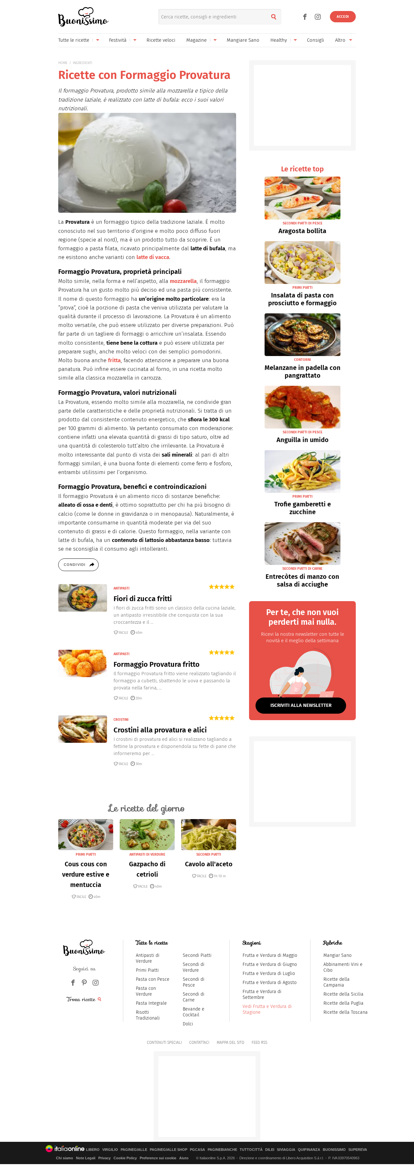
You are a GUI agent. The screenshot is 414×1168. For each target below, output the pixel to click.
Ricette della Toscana (345, 1012)
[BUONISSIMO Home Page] (83, 17)
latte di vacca (152, 257)
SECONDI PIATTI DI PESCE (302, 223)
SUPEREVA (357, 1150)
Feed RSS (259, 1042)
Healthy (278, 40)
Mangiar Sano (337, 955)
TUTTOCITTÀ (251, 1150)
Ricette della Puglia (343, 1003)
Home (63, 63)
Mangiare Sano (243, 40)
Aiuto (184, 1158)
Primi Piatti (147, 970)
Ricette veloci (161, 40)
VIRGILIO (110, 1150)
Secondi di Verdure (193, 967)
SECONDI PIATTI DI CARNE (302, 569)
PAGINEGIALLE (134, 1150)
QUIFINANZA (309, 1150)
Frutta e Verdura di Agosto (270, 982)
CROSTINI (121, 720)
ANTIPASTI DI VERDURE (147, 854)
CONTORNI (302, 360)
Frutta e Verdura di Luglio (269, 973)
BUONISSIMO (334, 1150)
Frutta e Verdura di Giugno (270, 964)
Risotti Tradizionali (148, 1015)
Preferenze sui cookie (158, 1158)
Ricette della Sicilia (343, 994)
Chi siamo (64, 1158)
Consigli (315, 40)
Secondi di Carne (193, 997)
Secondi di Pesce (193, 982)
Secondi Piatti (197, 955)
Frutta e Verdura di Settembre (262, 994)
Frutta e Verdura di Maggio (270, 955)
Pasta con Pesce (152, 979)
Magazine (196, 40)
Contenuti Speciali (164, 1042)
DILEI (269, 1150)
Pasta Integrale (151, 1003)
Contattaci (199, 1042)
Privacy (104, 1158)
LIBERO (93, 1150)
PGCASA (197, 1150)
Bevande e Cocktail (193, 1012)
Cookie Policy (125, 1158)
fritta (114, 360)
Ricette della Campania (336, 982)
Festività (117, 40)
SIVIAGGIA (286, 1150)
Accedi (343, 17)
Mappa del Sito (230, 1042)
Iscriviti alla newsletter (301, 705)
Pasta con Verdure (146, 991)
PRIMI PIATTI (86, 854)
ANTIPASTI (121, 588)
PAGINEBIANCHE (222, 1150)
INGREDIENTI (82, 63)
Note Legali (85, 1158)
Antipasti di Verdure (147, 958)
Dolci (188, 1024)
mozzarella (183, 281)
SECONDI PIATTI (208, 854)
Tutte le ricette (73, 40)
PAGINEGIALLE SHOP (168, 1150)
